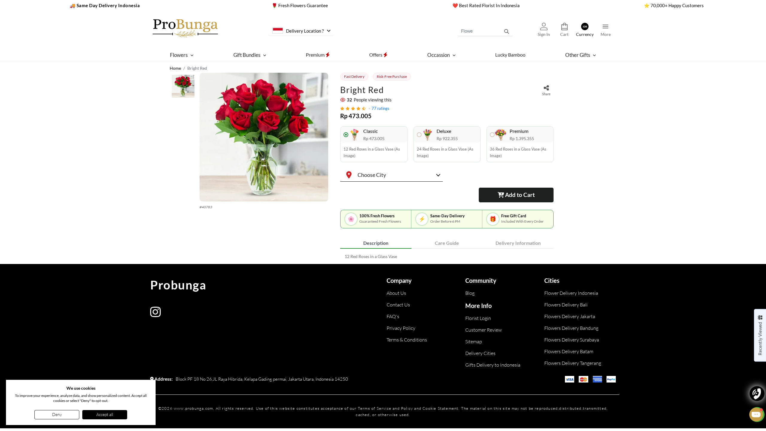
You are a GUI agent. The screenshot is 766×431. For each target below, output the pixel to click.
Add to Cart (519, 194)
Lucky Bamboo (510, 54)
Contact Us (398, 305)
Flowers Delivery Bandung (571, 328)
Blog (470, 293)
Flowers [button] (179, 55)
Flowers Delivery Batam (568, 351)
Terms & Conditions (407, 340)
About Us (396, 293)
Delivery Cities (480, 353)
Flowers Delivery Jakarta (569, 316)
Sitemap (473, 342)
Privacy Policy (401, 328)
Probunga (178, 285)
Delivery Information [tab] (518, 243)
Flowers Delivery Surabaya (571, 340)
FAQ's (393, 316)
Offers (376, 54)
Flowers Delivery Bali (566, 305)
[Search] (506, 31)
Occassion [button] (438, 55)
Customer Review (483, 330)
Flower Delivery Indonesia (571, 293)
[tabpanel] (447, 256)
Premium (316, 54)
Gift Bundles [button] (246, 55)
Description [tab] (375, 243)
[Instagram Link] (155, 314)
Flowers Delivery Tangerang (572, 363)
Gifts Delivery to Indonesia (492, 365)
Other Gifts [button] (577, 55)
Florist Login (478, 318)
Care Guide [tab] (447, 243)
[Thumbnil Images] (183, 87)
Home (175, 68)
